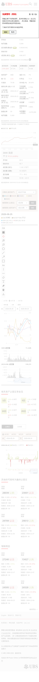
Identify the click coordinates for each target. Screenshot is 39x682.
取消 (12, 32)
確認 (5, 32)
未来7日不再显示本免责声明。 (14, 27)
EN (36, 14)
